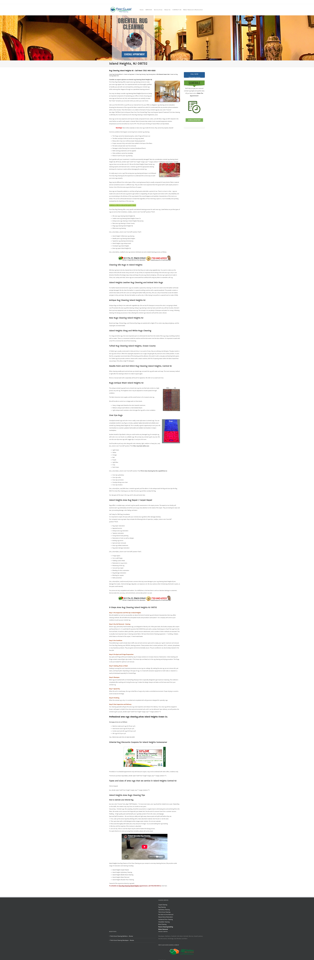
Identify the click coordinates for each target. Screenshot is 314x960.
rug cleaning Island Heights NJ (134, 93)
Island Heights (113, 863)
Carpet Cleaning (162, 904)
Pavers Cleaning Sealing (165, 927)
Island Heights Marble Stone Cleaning (122, 875)
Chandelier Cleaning (164, 922)
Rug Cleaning (162, 907)
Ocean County (148, 164)
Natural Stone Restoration (165, 917)
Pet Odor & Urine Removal (165, 914)
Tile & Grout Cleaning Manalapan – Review (122, 940)
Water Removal (163, 929)
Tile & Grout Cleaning (164, 912)
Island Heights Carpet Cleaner (120, 870)
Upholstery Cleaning (164, 909)
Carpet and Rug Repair (129, 74)
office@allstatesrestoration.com (197, 2)
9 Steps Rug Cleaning (140, 74)
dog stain (134, 584)
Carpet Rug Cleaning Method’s (116, 74)
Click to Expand (113, 786)
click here (164, 886)
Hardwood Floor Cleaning (165, 919)
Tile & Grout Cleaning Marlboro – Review (121, 936)
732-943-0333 (194, 75)
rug (138, 671)
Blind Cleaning (162, 924)
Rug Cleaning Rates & (157, 74)
